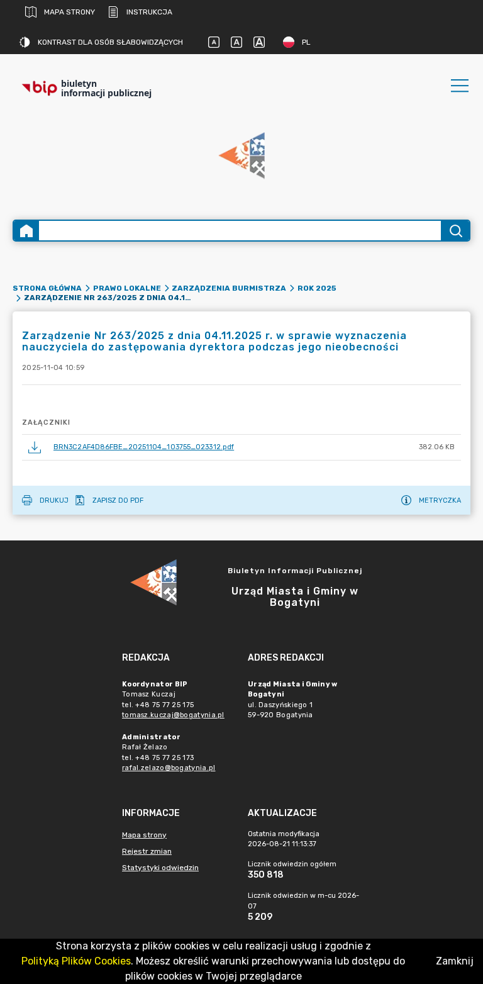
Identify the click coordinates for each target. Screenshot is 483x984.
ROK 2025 (316, 288)
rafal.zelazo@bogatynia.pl (169, 768)
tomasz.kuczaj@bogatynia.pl (173, 715)
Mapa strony (69, 12)
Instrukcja (149, 12)
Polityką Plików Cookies (76, 961)
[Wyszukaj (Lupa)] (455, 230)
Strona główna (47, 288)
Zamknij (455, 961)
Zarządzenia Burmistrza (229, 288)
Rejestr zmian (147, 851)
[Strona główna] (26, 231)
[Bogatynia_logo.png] (241, 156)
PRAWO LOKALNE (127, 288)
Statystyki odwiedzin (160, 867)
